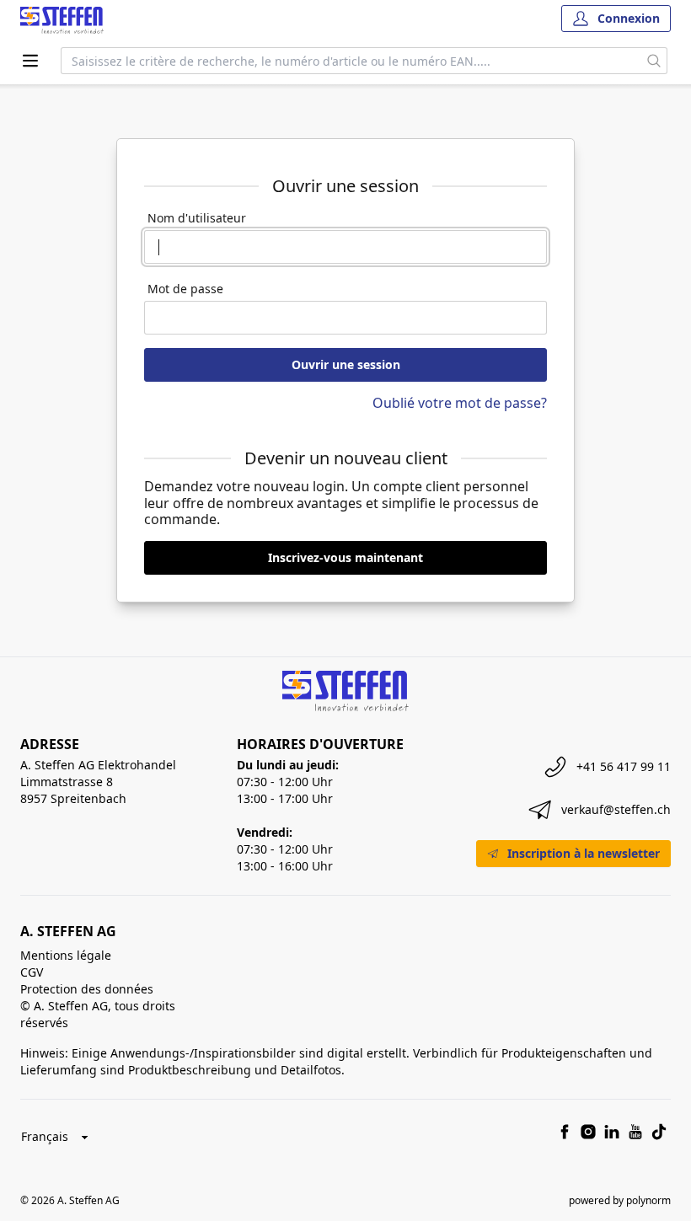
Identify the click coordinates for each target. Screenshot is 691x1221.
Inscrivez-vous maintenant (345, 557)
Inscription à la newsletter (583, 853)
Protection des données (86, 989)
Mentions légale (65, 955)
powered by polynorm (620, 1200)
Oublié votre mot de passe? (459, 403)
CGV (31, 972)
